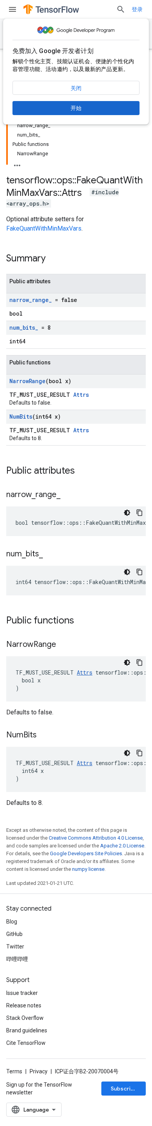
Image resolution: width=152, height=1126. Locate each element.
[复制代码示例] (139, 512)
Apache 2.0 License (122, 846)
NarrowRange (27, 381)
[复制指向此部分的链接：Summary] (53, 259)
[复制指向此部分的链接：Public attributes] (82, 471)
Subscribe (124, 1088)
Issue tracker (22, 993)
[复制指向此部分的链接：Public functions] (82, 621)
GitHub (14, 934)
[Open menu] (12, 9)
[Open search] (120, 9)
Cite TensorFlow (26, 1043)
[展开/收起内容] (17, 163)
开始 (76, 108)
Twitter (15, 946)
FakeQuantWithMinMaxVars (43, 228)
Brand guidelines (26, 1030)
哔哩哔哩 (17, 959)
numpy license (88, 869)
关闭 (76, 88)
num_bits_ (23, 327)
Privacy (39, 1071)
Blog (11, 921)
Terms (14, 1071)
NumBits (20, 416)
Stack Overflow (25, 1018)
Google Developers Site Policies (86, 853)
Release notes (23, 1005)
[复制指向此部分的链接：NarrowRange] (64, 645)
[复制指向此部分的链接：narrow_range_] (68, 495)
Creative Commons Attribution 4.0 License (96, 838)
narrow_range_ (30, 300)
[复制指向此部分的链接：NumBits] (44, 735)
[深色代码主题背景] (127, 512)
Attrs (81, 394)
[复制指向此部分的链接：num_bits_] (50, 554)
